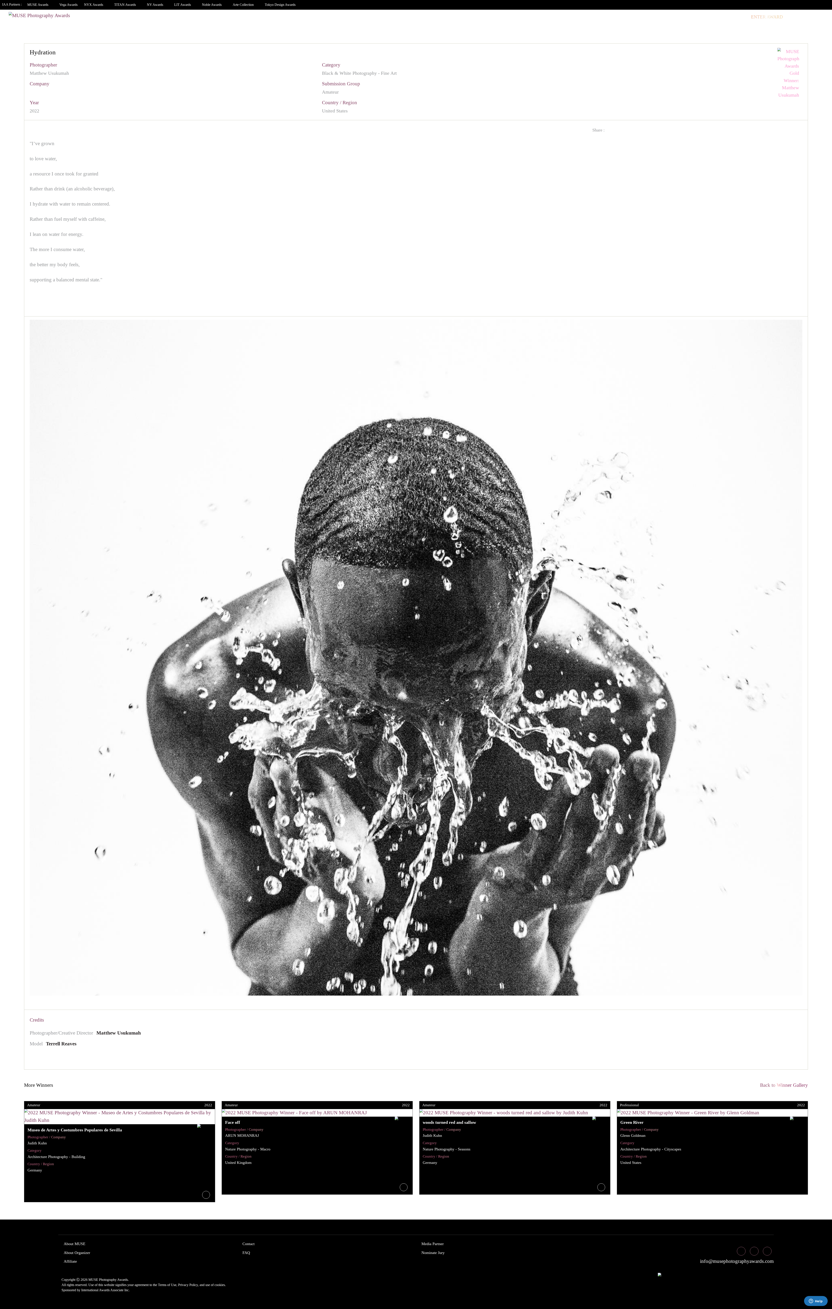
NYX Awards (94, 4)
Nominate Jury (433, 1253)
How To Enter (576, 16)
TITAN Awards (125, 4)
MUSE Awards (38, 4)
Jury (603, 16)
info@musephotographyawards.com (736, 1261)
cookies (219, 1285)
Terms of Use (167, 1285)
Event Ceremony (663, 16)
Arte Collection (244, 4)
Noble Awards (212, 4)
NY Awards (155, 4)
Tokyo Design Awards (280, 4)
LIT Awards (183, 4)
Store (738, 16)
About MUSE (74, 1244)
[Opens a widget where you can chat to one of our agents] (816, 1301)
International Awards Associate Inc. (105, 1290)
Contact (248, 1244)
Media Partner (432, 1244)
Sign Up (817, 16)
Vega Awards (68, 4)
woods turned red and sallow (449, 1122)
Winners (627, 16)
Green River (632, 1122)
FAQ (246, 1253)
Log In (795, 16)
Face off (232, 1122)
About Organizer (77, 1253)
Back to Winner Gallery (782, 1085)
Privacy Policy (188, 1285)
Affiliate (70, 1261)
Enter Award (767, 16)
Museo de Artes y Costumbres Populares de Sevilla (75, 1129)
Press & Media (707, 16)
